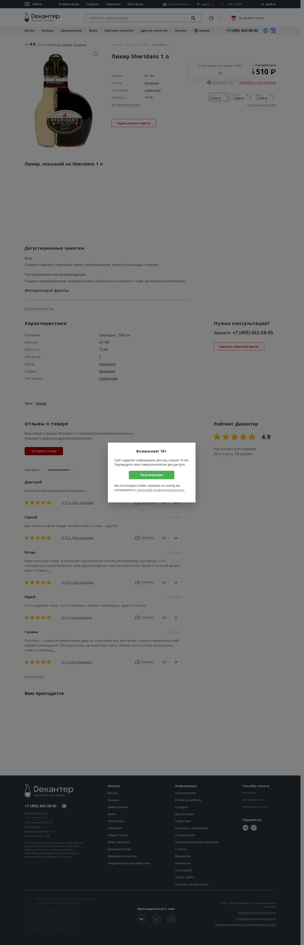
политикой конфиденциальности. (161, 490)
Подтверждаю (151, 475)
